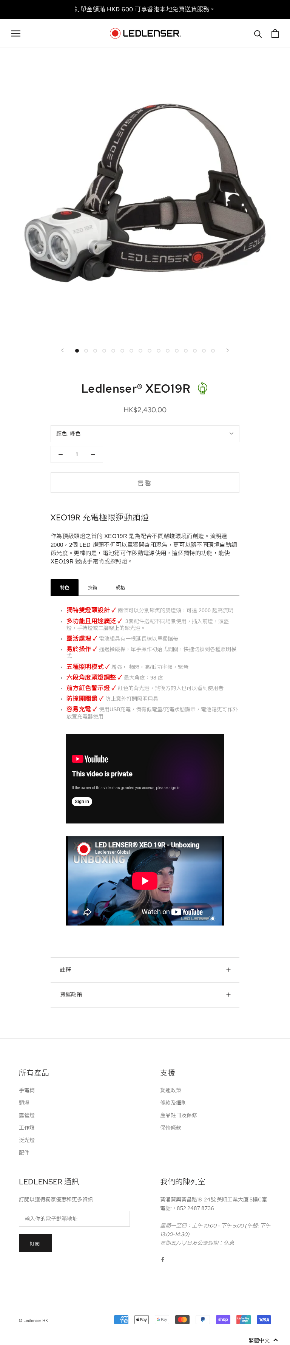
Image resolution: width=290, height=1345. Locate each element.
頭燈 (24, 1102)
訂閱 (35, 1243)
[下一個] (228, 350)
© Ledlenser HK (33, 1320)
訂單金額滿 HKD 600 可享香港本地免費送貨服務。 (145, 9)
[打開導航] (15, 33)
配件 (24, 1152)
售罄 (145, 483)
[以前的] (62, 350)
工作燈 (27, 1127)
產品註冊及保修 (178, 1115)
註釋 (65, 969)
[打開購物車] (275, 33)
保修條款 (170, 1127)
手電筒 (27, 1090)
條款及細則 (173, 1102)
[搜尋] (258, 33)
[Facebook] (162, 1259)
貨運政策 (71, 994)
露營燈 (27, 1115)
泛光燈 (27, 1140)
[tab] (65, 587)
